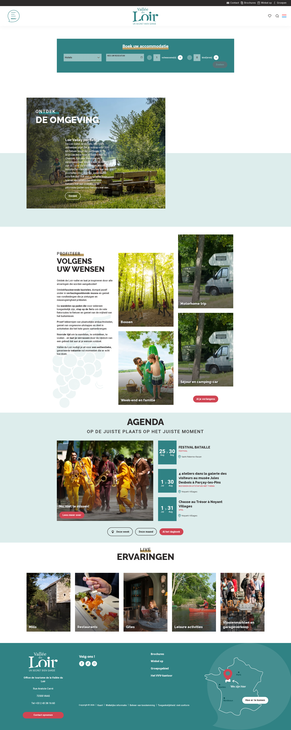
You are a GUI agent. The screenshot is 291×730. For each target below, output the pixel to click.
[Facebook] (81, 663)
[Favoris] (270, 16)
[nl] (284, 15)
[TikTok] (88, 663)
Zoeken (220, 64)
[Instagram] (94, 663)
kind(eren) (207, 57)
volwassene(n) (169, 57)
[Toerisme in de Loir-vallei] (145, 16)
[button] (277, 16)
